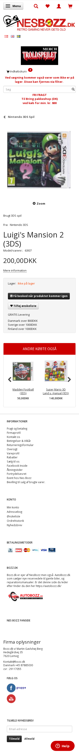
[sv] (19, 36)
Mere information (15, 270)
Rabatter (12, 457)
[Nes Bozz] (39, 22)
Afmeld (29, 739)
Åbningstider (15, 469)
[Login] (58, 6)
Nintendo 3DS (19, 225)
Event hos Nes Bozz (19, 478)
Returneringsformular (20, 445)
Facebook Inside (17, 465)
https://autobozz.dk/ (48, 586)
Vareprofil (13, 453)
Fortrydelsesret (16, 473)
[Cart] (70, 6)
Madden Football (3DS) (23, 391)
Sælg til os (13, 461)
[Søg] (73, 89)
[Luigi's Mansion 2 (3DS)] (39, 160)
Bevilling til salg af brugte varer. (26, 482)
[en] (12, 36)
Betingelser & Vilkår (19, 441)
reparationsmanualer (20, 582)
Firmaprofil (14, 432)
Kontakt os (13, 437)
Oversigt (12, 449)
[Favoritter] (47, 6)
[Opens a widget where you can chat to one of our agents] (62, 746)
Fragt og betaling (17, 428)
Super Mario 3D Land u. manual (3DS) (56, 391)
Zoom (41, 203)
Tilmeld (14, 739)
